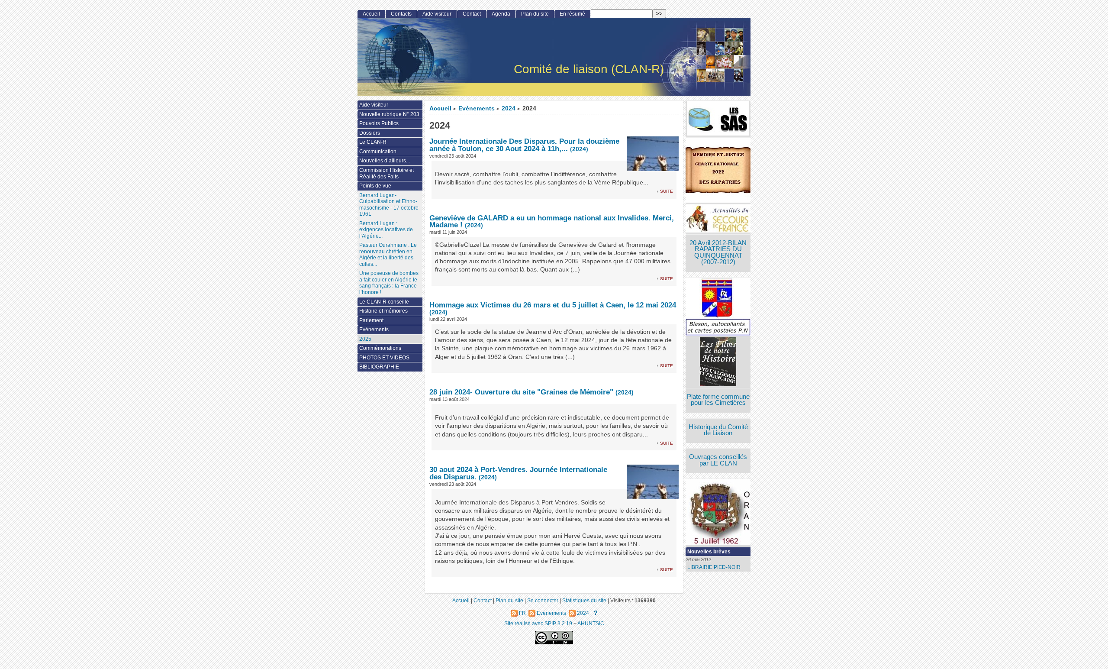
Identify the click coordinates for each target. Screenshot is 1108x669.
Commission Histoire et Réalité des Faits (386, 173)
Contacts (401, 14)
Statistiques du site (584, 600)
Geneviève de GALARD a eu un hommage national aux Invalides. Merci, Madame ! (551, 221)
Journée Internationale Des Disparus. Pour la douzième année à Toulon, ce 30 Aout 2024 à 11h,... (524, 144)
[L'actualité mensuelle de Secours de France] (718, 219)
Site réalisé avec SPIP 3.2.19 (538, 623)
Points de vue (375, 186)
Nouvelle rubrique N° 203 (389, 114)
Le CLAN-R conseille (384, 302)
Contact (472, 14)
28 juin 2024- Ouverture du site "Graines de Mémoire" (521, 392)
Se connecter (542, 600)
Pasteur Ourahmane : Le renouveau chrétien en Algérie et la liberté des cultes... (388, 254)
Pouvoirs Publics (379, 123)
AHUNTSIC (590, 623)
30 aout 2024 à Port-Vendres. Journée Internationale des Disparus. (518, 473)
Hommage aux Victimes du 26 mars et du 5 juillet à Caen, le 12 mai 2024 (552, 305)
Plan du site (535, 14)
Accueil (440, 108)
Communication (377, 152)
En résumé (572, 14)
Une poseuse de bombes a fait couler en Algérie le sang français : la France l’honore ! (389, 282)
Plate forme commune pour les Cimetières (718, 400)
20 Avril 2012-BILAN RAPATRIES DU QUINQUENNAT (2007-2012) (718, 252)
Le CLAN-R (373, 142)
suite (666, 190)
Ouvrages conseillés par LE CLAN (718, 460)
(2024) (579, 149)
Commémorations (380, 348)
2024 (508, 108)
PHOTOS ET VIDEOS (384, 358)
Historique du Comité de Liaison (718, 430)
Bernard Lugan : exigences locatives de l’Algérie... (386, 229)
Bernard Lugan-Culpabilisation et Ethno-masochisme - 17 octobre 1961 (389, 204)
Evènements (476, 108)
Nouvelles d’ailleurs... (384, 161)
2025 (365, 339)
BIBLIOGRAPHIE (379, 367)
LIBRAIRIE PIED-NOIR (714, 567)
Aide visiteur (436, 14)
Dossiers (369, 133)
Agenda (501, 14)
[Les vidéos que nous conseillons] (718, 362)
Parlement (371, 320)
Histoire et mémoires (383, 311)
